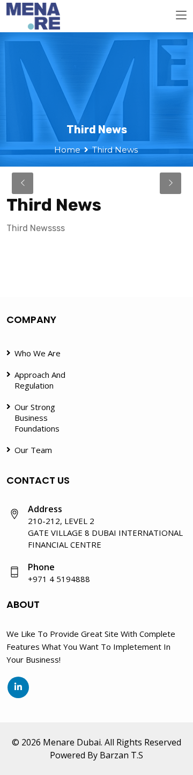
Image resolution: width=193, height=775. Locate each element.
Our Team (33, 449)
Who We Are (37, 353)
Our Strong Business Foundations (37, 417)
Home (67, 150)
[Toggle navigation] (181, 15)
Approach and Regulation (39, 380)
